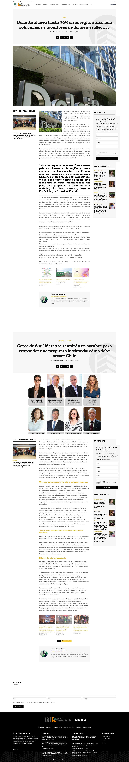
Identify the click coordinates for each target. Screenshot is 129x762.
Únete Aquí (107, 158)
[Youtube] (115, 1)
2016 (64, 17)
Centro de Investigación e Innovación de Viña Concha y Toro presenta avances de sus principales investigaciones (37, 318)
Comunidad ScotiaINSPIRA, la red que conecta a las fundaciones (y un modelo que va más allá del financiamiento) (24, 136)
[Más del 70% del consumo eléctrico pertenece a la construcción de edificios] (47, 272)
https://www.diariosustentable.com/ (58, 296)
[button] (91, 4)
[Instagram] (112, 1)
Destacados (45, 739)
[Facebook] (110, 1)
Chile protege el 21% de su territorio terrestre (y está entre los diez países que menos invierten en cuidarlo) (84, 745)
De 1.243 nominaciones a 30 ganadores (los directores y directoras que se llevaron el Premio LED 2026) (84, 752)
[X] (114, 1)
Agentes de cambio (76, 741)
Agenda (96, 192)
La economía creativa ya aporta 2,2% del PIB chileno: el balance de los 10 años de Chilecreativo (100, 186)
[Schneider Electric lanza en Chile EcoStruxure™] (64, 272)
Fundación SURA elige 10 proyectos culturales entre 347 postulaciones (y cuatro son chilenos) (55, 736)
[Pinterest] (64, 37)
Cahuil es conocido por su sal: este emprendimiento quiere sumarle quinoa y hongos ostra (100, 176)
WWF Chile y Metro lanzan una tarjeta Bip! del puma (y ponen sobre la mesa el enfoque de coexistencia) (84, 737)
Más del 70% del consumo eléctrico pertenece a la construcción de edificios (45, 281)
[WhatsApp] (67, 37)
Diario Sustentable (58, 32)
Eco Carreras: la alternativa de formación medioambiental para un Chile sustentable (91, 317)
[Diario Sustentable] (44, 299)
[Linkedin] (71, 37)
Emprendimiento (98, 170)
